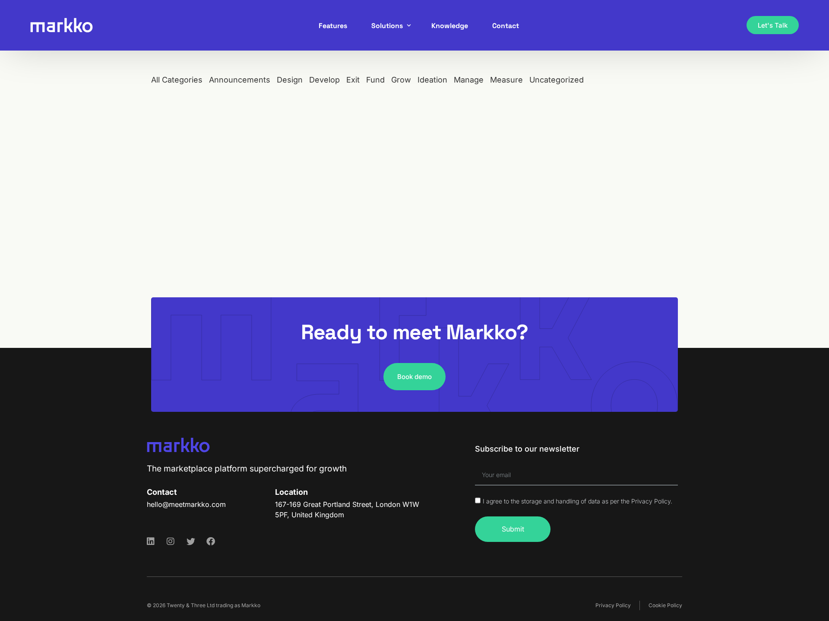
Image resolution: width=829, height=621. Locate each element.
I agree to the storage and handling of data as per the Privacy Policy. (577, 501)
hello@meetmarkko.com (186, 504)
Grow (401, 79)
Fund (375, 79)
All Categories (177, 79)
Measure (506, 79)
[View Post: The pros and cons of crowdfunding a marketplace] (235, 194)
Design (290, 79)
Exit (353, 79)
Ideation (432, 79)
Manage (469, 79)
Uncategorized (556, 79)
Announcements (239, 79)
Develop (324, 79)
